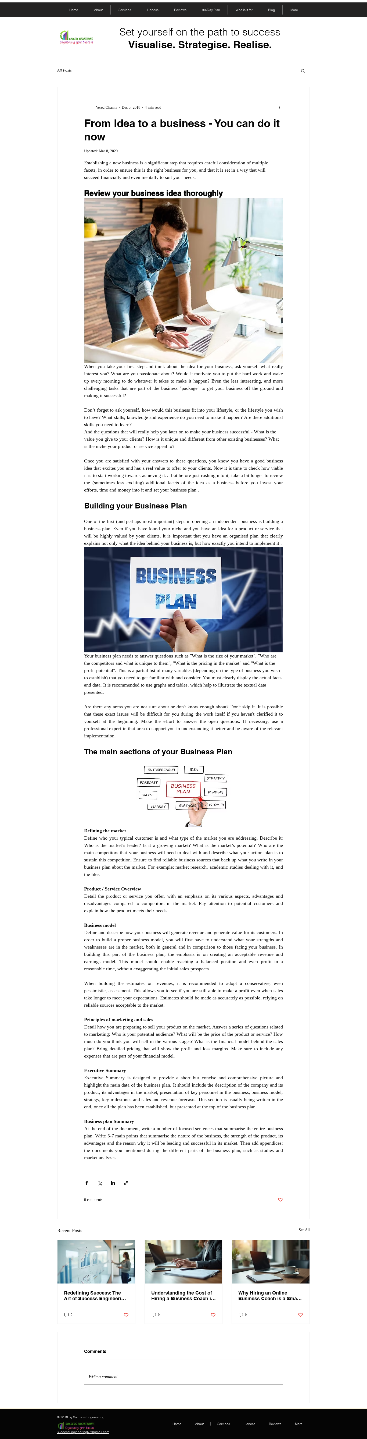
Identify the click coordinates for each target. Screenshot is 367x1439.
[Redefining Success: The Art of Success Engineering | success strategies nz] (96, 1262)
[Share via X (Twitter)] (99, 1183)
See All (304, 1230)
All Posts (64, 70)
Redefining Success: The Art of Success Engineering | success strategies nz (95, 1295)
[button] (302, 70)
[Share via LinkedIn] (113, 1183)
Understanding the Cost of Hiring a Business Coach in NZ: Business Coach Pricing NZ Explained (182, 1295)
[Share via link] (126, 1183)
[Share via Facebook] (86, 1183)
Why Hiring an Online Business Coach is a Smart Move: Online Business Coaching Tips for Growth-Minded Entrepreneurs (269, 1295)
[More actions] (279, 107)
